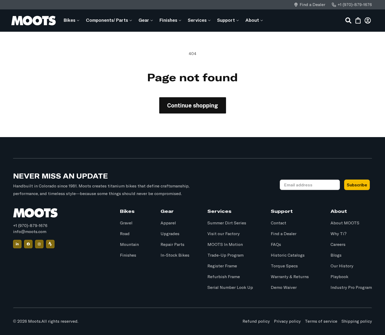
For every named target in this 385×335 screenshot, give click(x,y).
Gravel (126, 223)
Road (125, 234)
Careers (338, 244)
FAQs (276, 244)
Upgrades (170, 234)
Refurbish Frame (223, 277)
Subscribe (357, 184)
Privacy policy (287, 321)
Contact (278, 223)
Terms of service (321, 321)
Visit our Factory (223, 234)
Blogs (336, 255)
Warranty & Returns (290, 277)
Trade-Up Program (225, 255)
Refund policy (256, 321)
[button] (69, 20)
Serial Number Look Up (230, 287)
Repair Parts (172, 244)
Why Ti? (338, 234)
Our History (342, 266)
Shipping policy (357, 321)
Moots (34, 321)
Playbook (339, 277)
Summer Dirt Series (226, 223)
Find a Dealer (312, 5)
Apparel (168, 223)
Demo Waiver (284, 287)
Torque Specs (284, 266)
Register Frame (222, 266)
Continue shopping (192, 105)
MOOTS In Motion (225, 244)
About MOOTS (345, 223)
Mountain (129, 244)
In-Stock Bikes (175, 255)
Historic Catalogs (288, 255)
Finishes (128, 255)
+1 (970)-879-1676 (355, 5)
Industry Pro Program (351, 287)
